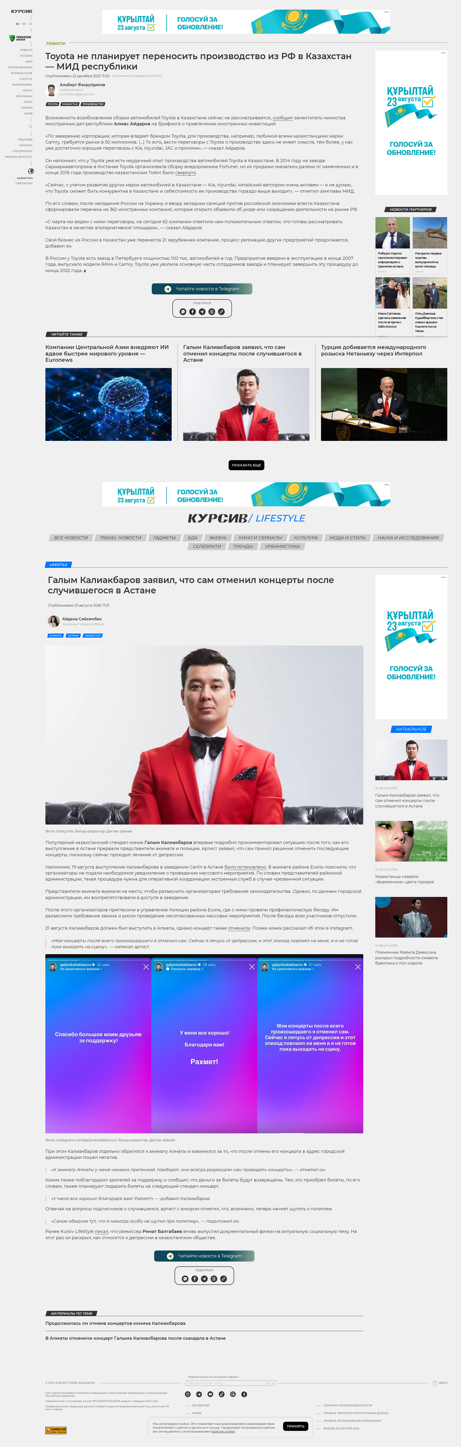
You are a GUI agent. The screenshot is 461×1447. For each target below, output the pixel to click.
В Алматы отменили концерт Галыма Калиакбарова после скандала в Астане (135, 1338)
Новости (26, 50)
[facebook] (244, 1394)
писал (101, 1231)
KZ (30, 24)
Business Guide (21, 73)
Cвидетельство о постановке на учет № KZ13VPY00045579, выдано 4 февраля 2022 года (101, 1401)
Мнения (26, 107)
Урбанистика (283, 546)
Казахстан (24, 178)
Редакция (25, 139)
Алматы (55, 635)
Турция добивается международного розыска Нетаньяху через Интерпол (373, 350)
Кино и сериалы (260, 537)
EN (24, 24)
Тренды (243, 546)
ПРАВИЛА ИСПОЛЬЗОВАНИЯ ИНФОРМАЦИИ (352, 1421)
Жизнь (218, 537)
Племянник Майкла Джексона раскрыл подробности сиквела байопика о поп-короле (406, 957)
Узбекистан (23, 183)
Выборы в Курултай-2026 (341, 1428)
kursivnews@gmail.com (77, 94)
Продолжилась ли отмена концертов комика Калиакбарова (115, 1323)
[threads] (233, 1394)
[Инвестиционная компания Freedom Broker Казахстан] (20, 38)
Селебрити (207, 546)
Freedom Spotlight (18, 157)
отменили (239, 928)
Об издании (200, 1405)
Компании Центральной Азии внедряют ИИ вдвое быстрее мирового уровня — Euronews (107, 353)
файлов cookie (223, 1431)
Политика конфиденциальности (347, 1405)
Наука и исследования (408, 537)
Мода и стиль (347, 537)
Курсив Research (20, 67)
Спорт (28, 102)
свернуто (185, 172)
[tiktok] (221, 1394)
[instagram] (188, 1394)
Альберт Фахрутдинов (82, 85)
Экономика (23, 96)
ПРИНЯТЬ (295, 1426)
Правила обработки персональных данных (355, 1413)
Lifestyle (25, 79)
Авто (28, 61)
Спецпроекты (22, 151)
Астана (73, 635)
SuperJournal (22, 84)
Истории (26, 55)
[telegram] (199, 1394)
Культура (305, 537)
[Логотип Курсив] (21, 11)
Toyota (53, 104)
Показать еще (246, 465)
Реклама (25, 145)
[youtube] (210, 1394)
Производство (92, 104)
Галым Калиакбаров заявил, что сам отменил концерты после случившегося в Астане (242, 353)
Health (27, 90)
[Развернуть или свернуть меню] (30, 127)
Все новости (71, 537)
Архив (28, 113)
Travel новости (120, 537)
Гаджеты (164, 537)
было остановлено (245, 867)
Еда (192, 537)
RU (17, 24)
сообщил (283, 118)
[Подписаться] (272, 1383)
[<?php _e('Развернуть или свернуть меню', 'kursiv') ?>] (31, 171)
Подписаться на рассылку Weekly (213, 1377)
